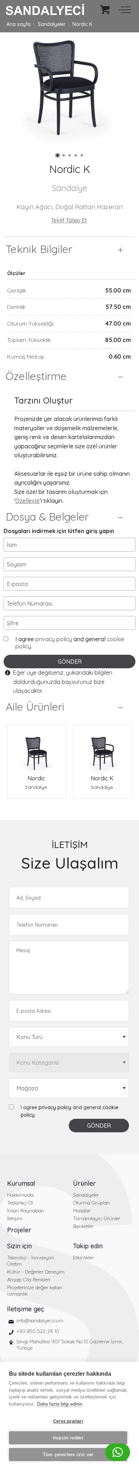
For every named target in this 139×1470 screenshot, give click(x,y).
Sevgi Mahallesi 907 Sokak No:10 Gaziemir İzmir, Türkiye (69, 1344)
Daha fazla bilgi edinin (59, 1404)
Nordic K (82, 24)
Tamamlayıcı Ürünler (96, 1218)
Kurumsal (21, 1183)
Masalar (82, 1210)
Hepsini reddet (68, 1437)
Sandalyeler (52, 24)
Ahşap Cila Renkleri (28, 1279)
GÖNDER (70, 661)
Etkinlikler (83, 1257)
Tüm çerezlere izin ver (68, 1454)
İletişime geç (25, 1309)
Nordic (36, 778)
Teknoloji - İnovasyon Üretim (30, 1260)
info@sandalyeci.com (39, 1320)
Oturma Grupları (91, 1203)
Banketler (83, 1226)
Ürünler (84, 1183)
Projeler (19, 1230)
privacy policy (53, 639)
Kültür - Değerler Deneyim (36, 1272)
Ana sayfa (18, 24)
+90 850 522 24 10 (37, 1331)
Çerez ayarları (68, 1421)
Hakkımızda (20, 1195)
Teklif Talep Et (69, 220)
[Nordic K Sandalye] (102, 749)
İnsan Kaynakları (25, 1210)
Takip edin (88, 1246)
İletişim (14, 1218)
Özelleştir (27, 500)
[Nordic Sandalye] (36, 749)
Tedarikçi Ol (20, 1203)
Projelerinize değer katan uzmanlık (34, 1290)
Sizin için (19, 1246)
